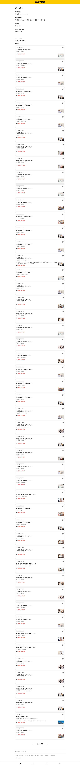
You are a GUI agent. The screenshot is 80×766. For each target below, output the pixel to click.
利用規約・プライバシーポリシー (37, 755)
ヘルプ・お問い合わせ (19, 755)
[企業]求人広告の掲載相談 (50, 755)
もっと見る (40, 744)
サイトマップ (27, 755)
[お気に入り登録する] (63, 47)
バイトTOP (17, 751)
